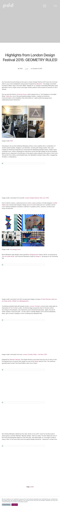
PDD (11, 141)
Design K (38, 256)
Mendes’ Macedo (15, 359)
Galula (36, 361)
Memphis (39, 84)
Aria (31, 205)
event (32, 487)
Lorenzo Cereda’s (34, 306)
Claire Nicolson (46, 299)
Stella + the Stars (38, 354)
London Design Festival (32, 198)
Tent (11, 308)
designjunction (34, 254)
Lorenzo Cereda (27, 354)
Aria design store (15, 249)
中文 (55, 6)
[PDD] (8, 8)
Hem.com (42, 198)
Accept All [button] (14, 504)
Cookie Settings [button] (6, 504)
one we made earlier (8, 256)
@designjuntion (24, 301)
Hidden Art (15, 301)
